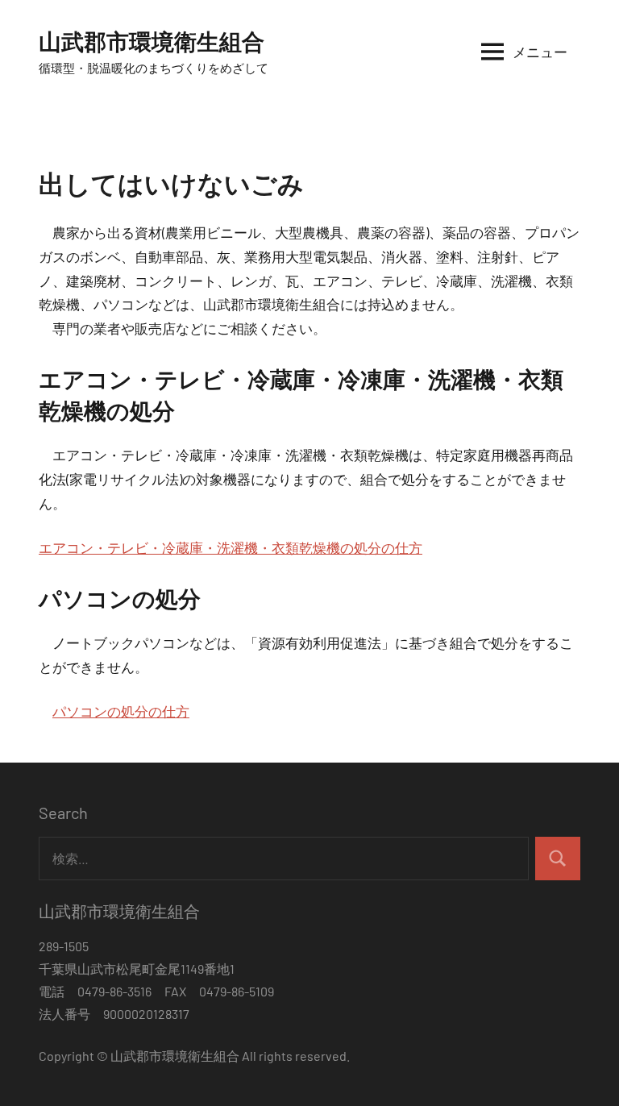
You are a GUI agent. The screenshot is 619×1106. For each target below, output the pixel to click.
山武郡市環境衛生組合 (151, 41)
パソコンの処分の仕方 (120, 711)
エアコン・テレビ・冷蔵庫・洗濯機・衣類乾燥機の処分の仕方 (230, 547)
